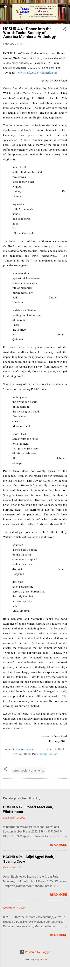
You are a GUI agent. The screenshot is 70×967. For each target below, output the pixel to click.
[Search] (64, 8)
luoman (43, 959)
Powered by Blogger (37, 952)
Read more (58, 845)
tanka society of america (29, 770)
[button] (64, 30)
